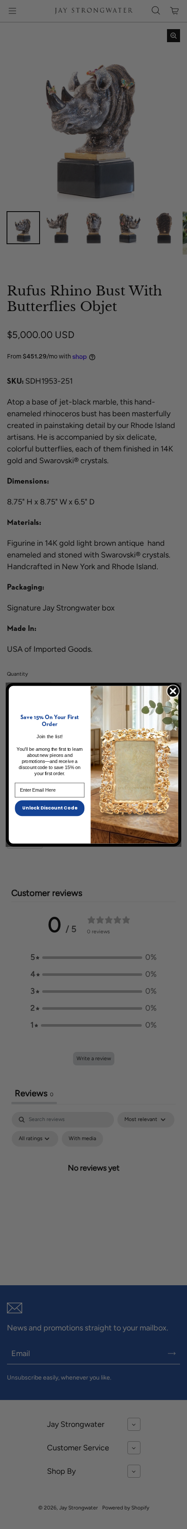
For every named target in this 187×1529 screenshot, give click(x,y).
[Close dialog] (173, 691)
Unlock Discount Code (49, 807)
